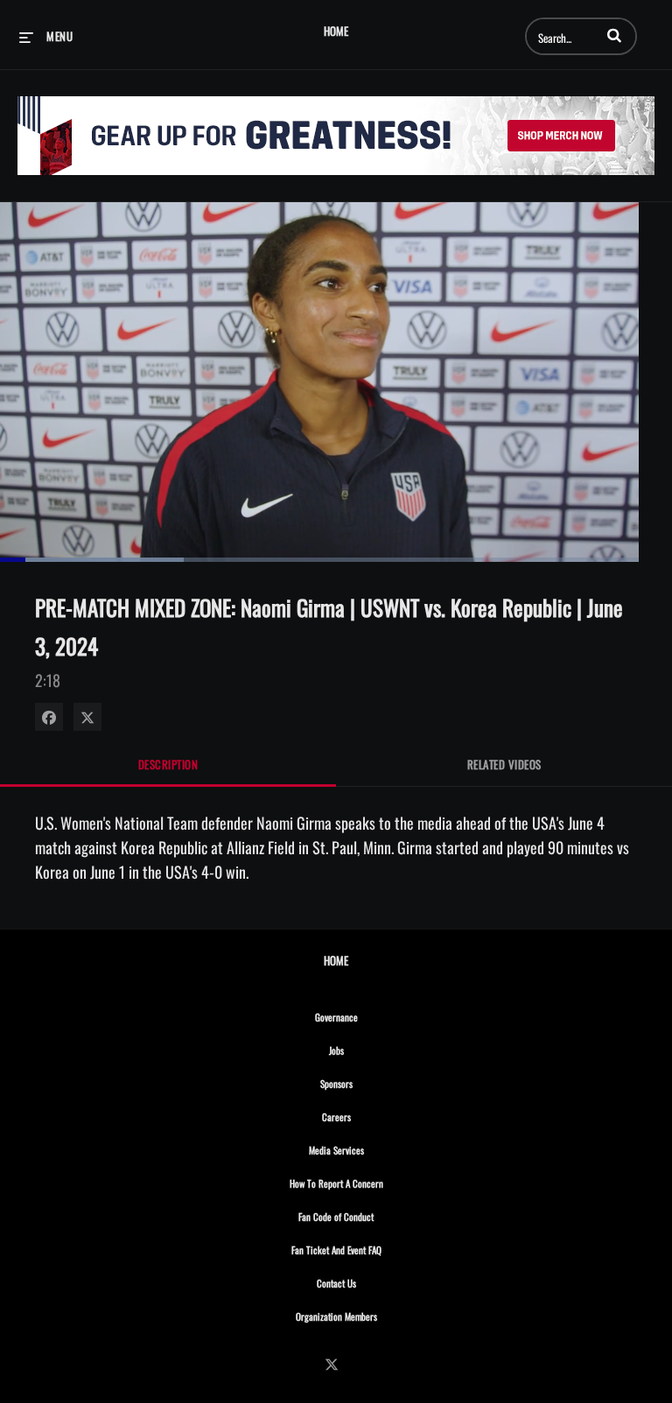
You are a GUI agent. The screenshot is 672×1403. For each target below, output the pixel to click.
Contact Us (374, 1282)
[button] (614, 35)
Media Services (374, 1149)
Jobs (374, 1049)
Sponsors (374, 1083)
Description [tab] (168, 764)
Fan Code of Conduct (374, 1216)
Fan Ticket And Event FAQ (374, 1249)
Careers (374, 1116)
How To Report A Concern (374, 1182)
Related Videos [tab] (504, 764)
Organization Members (374, 1315)
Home (336, 31)
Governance (374, 1016)
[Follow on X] (336, 1364)
